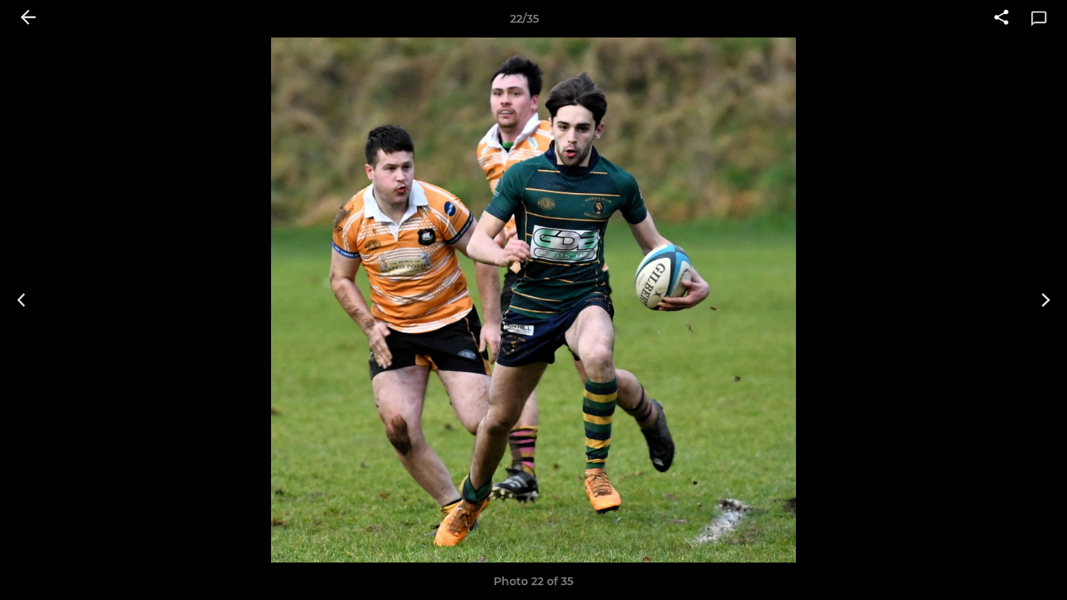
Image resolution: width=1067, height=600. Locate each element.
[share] (1001, 19)
